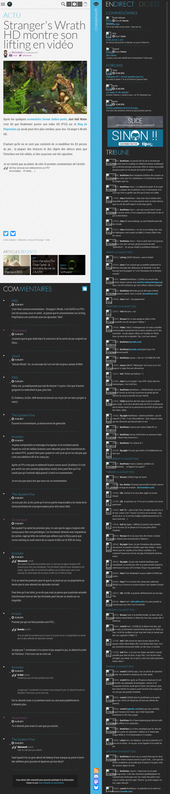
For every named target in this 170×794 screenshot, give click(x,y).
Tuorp (114, 70)
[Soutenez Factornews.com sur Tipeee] (135, 146)
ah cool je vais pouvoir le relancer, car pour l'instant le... (128, 42)
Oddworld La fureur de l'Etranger (31, 240)
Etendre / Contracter (96, 764)
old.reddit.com (137, 601)
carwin (115, 85)
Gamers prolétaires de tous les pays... (122, 108)
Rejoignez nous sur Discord (96, 776)
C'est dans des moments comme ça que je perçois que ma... (129, 110)
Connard (115, 48)
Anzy (114, 33)
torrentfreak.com (150, 293)
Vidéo (47, 240)
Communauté (96, 381)
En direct (120, 4)
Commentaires (121, 12)
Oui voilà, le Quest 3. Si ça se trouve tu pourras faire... (127, 79)
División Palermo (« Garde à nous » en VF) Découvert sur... (129, 94)
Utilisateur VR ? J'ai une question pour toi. (125, 76)
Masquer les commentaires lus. (84, 288)
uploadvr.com (133, 708)
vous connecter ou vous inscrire (51, 782)
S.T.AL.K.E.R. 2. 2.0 (114, 40)
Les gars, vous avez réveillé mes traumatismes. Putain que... (129, 57)
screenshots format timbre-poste (47, 119)
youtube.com (135, 341)
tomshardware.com (146, 487)
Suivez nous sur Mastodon (96, 781)
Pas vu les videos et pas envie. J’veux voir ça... (124, 26)
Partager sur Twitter (5, 233)
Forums (114, 65)
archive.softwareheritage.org (150, 282)
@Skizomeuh (27, 55)
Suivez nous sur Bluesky (96, 787)
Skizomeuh (17, 52)
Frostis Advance (118, 17)
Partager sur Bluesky (12, 233)
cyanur (115, 101)
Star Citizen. (111, 55)
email (15, 55)
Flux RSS (96, 770)
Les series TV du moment (117, 92)
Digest (149, 4)
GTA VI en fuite (113, 24)
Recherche (63, 4)
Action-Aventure (9, 240)
